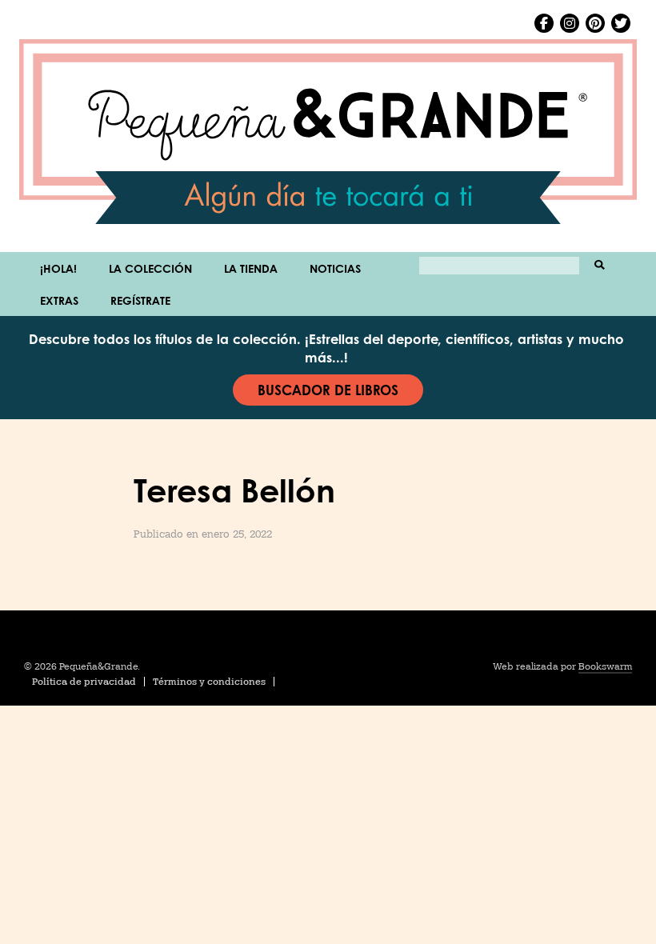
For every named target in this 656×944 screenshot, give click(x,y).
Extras (59, 300)
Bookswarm (605, 666)
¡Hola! (58, 268)
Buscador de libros (328, 389)
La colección (150, 268)
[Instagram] (569, 23)
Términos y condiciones (209, 681)
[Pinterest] (595, 23)
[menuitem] (58, 268)
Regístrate (140, 300)
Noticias (335, 268)
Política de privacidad (84, 681)
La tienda (251, 268)
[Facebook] (544, 23)
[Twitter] (620, 23)
